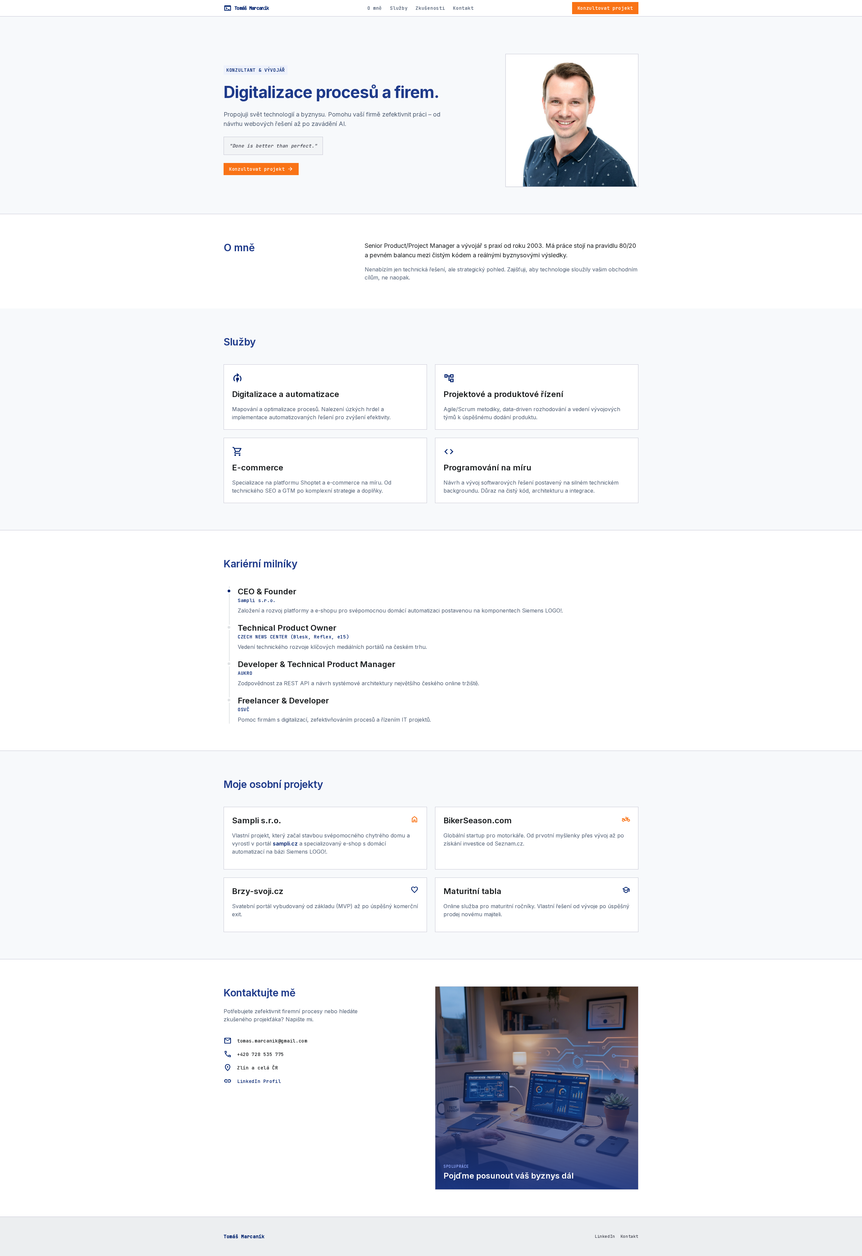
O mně (374, 8)
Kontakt (463, 8)
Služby (398, 8)
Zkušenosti (430, 8)
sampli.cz (285, 843)
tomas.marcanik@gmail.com (272, 1041)
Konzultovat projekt (605, 8)
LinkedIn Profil (259, 1081)
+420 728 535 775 (260, 1054)
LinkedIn (605, 1236)
